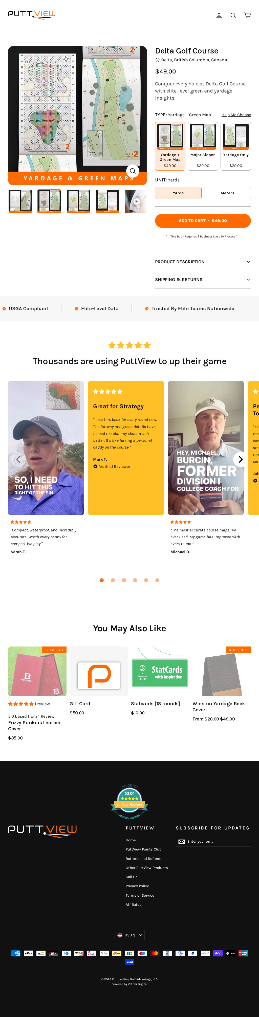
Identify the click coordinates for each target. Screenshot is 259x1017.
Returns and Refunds (144, 858)
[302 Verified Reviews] (129, 821)
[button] (102, 580)
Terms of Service (140, 895)
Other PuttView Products (147, 867)
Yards (178, 193)
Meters (227, 193)
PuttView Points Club (144, 849)
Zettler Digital (137, 984)
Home (131, 840)
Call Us (132, 877)
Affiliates (133, 904)
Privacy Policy (137, 886)
